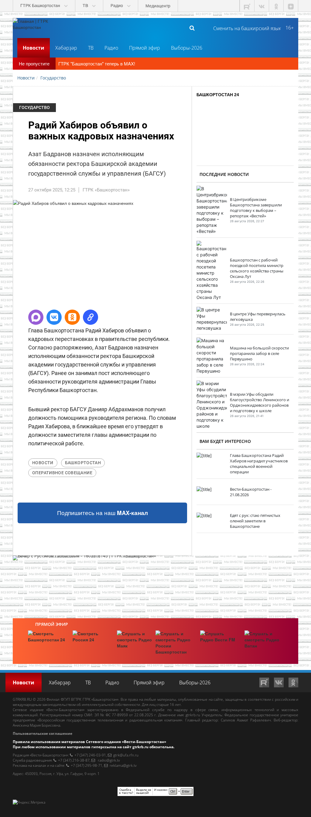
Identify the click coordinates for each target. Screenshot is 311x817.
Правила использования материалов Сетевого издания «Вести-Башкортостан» (89, 741)
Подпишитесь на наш (102, 513)
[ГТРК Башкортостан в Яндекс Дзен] (291, 6)
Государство (34, 107)
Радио (111, 47)
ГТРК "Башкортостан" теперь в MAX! (96, 63)
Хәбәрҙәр (66, 47)
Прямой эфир (144, 47)
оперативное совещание (62, 472)
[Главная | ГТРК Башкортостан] (35, 27)
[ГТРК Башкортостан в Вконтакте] (262, 6)
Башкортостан (83, 462)
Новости (33, 47)
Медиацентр (157, 5)
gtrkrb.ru (193, 714)
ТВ (91, 47)
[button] (35, 317)
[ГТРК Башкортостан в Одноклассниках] (276, 6)
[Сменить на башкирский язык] (244, 27)
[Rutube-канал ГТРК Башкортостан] (247, 6)
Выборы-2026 (186, 47)
